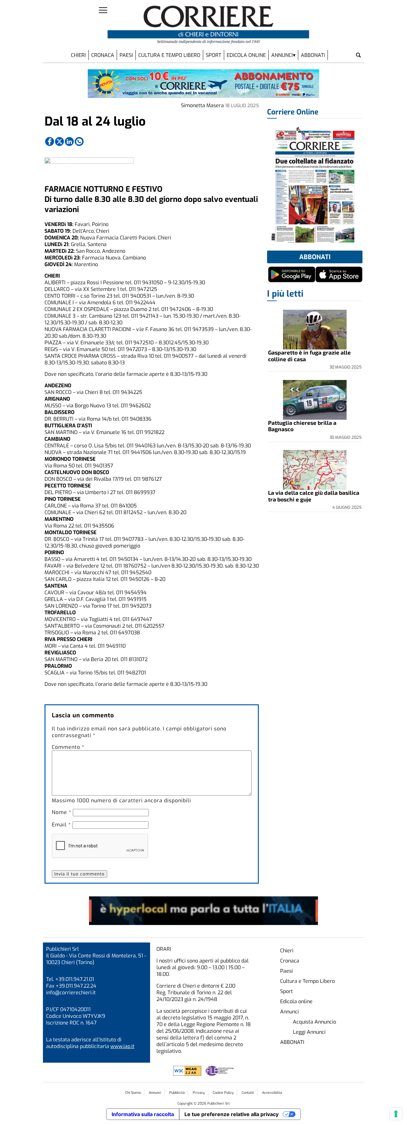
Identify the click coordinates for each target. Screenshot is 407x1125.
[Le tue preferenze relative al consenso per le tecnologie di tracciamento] (396, 1114)
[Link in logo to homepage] (208, 25)
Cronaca (102, 55)
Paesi (126, 55)
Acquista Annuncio (314, 1021)
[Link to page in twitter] (59, 141)
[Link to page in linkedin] (69, 141)
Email (61, 824)
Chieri (78, 55)
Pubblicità (177, 1092)
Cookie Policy (223, 1092)
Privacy (199, 1092)
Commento (68, 747)
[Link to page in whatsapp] (79, 141)
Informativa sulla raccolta (143, 1114)
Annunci (282, 55)
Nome (61, 812)
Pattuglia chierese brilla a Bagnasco (302, 425)
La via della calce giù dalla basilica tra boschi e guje (313, 495)
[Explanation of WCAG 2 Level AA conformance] (188, 1074)
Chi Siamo (133, 1092)
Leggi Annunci (309, 1032)
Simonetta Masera (202, 105)
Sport (213, 55)
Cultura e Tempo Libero (169, 55)
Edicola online (246, 55)
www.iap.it (122, 1046)
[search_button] (358, 55)
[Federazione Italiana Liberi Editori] (220, 1074)
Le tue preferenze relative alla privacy (231, 1114)
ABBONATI (313, 55)
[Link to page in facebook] (49, 141)
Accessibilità (272, 1092)
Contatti (248, 1092)
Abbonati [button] (315, 257)
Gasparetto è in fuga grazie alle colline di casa (309, 355)
